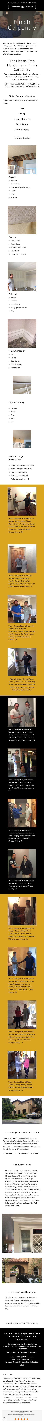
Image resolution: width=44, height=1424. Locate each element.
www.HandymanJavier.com (21, 1359)
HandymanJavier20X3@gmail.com (17, 1362)
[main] (22, 24)
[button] (2, 14)
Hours (22, 1365)
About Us (34, 1362)
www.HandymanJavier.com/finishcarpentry (22, 1323)
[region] (22, 5)
